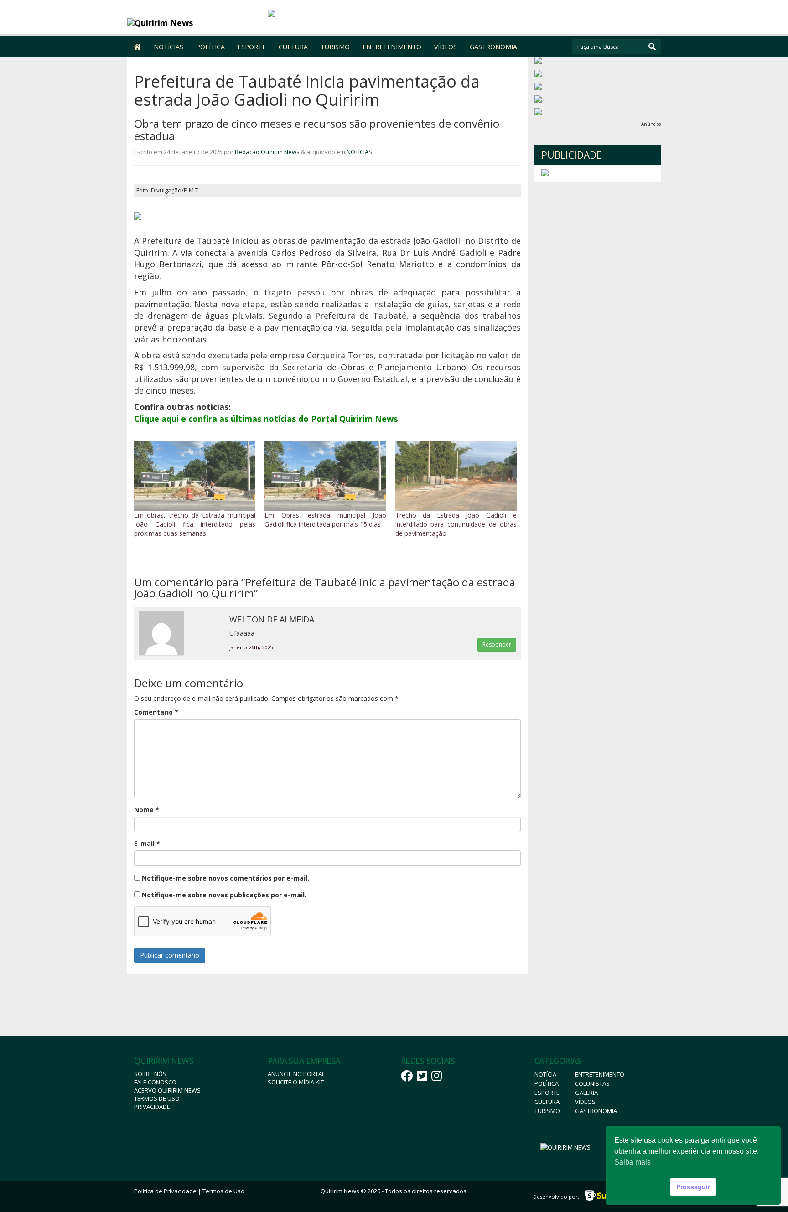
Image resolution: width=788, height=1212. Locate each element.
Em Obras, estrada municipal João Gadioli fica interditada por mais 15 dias (325, 519)
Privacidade (152, 1107)
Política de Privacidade (165, 1191)
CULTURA (293, 46)
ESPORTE (252, 46)
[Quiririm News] (194, 22)
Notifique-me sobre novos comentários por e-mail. (225, 878)
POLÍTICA (210, 46)
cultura (547, 1102)
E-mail (147, 843)
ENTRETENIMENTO (392, 46)
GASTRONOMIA (493, 46)
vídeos (585, 1102)
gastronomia (596, 1111)
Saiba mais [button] (632, 1162)
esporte (547, 1092)
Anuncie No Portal (296, 1074)
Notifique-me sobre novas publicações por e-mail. (224, 895)
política (546, 1083)
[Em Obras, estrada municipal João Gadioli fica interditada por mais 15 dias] (325, 476)
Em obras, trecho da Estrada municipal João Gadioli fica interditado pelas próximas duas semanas (194, 524)
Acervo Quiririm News (167, 1090)
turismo (547, 1111)
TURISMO (335, 46)
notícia (545, 1074)
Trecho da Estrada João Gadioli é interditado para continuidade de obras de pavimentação (456, 524)
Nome (146, 809)
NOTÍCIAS (168, 46)
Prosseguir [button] (693, 1187)
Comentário (156, 712)
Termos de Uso (157, 1098)
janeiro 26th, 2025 (251, 647)
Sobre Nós (150, 1074)
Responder (496, 644)
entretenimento (599, 1074)
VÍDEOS (445, 46)
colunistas (592, 1083)
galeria (586, 1092)
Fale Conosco (155, 1082)
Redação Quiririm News (267, 152)
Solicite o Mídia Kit (296, 1082)
